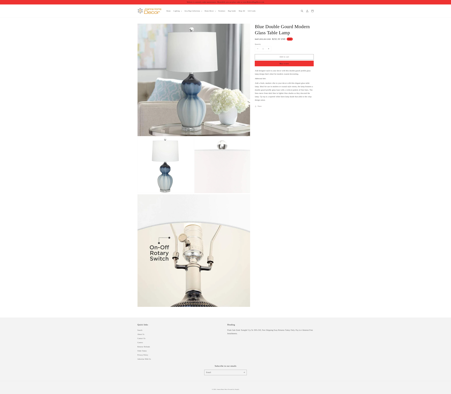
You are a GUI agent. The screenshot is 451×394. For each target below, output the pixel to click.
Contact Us (141, 338)
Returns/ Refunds (143, 347)
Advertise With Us (144, 359)
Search (139, 330)
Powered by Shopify (233, 389)
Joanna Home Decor (222, 389)
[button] (302, 11)
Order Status (142, 351)
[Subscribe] (244, 372)
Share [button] (260, 106)
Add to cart (284, 57)
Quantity (258, 44)
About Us (140, 334)
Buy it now (284, 64)
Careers (140, 342)
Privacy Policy (142, 355)
